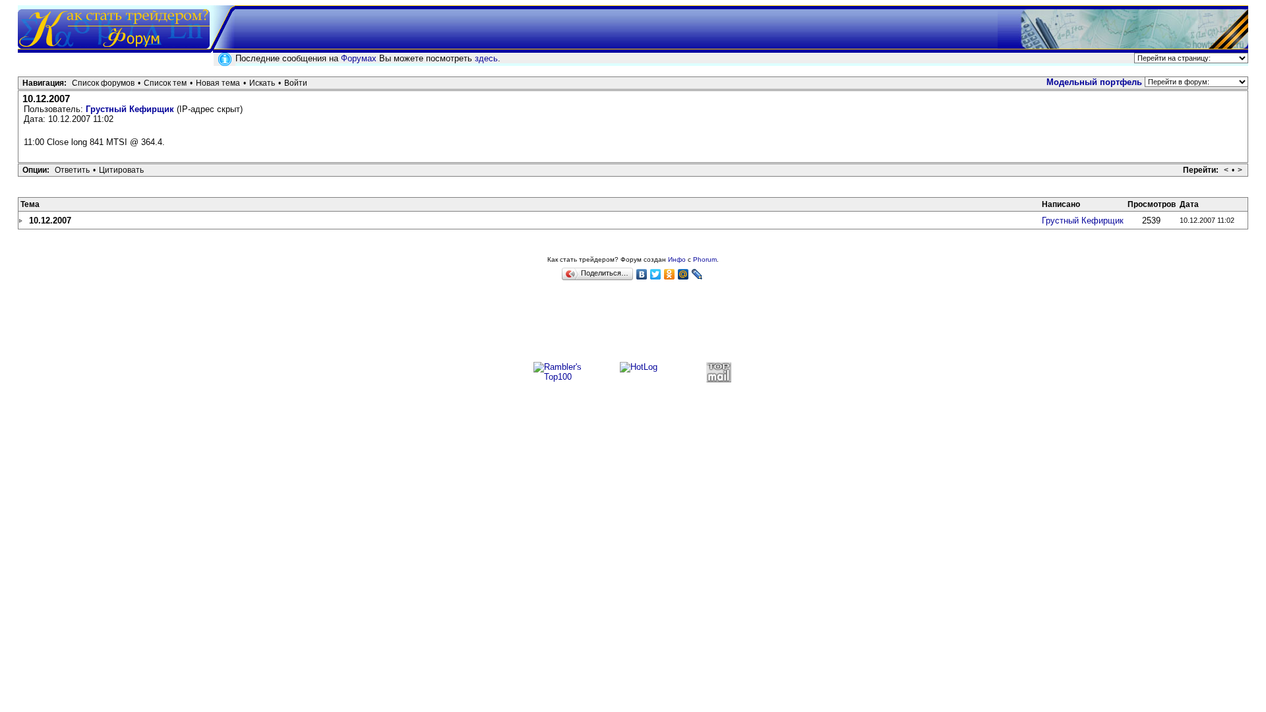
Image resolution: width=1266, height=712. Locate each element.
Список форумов (103, 83)
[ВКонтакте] (642, 274)
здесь (486, 58)
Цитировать (121, 170)
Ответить (72, 170)
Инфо (677, 259)
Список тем (165, 83)
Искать (262, 83)
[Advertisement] (633, 327)
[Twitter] (656, 274)
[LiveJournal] (697, 274)
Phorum (705, 259)
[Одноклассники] (670, 274)
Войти (295, 83)
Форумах (359, 58)
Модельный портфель (1094, 82)
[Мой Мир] (683, 274)
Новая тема (218, 83)
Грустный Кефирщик (130, 109)
